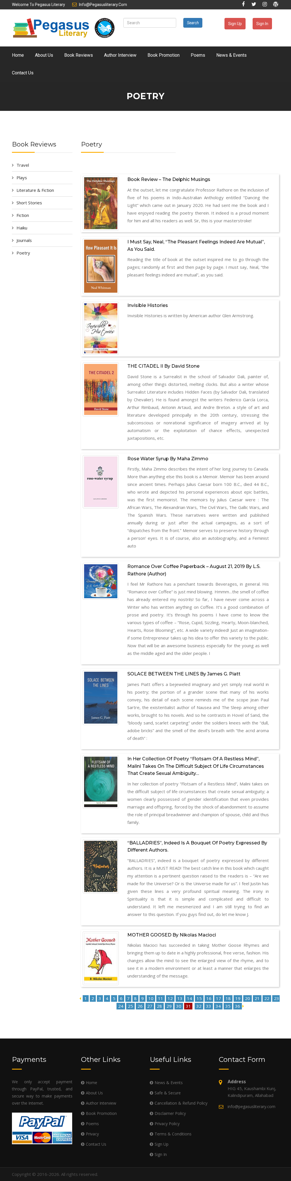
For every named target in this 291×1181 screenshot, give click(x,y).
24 (121, 1006)
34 (219, 1006)
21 (258, 998)
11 (161, 998)
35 (228, 1006)
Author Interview (120, 55)
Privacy (92, 1134)
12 (171, 998)
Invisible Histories (147, 305)
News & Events (231, 55)
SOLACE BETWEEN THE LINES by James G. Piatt (183, 674)
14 (190, 998)
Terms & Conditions (173, 1134)
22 (267, 998)
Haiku (21, 228)
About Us (44, 55)
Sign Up (235, 23)
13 (180, 998)
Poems (198, 55)
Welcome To (38, 4)
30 (179, 1006)
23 (276, 998)
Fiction (22, 215)
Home (18, 55)
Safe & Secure (168, 1093)
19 (238, 998)
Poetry (23, 253)
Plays (21, 177)
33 (209, 1006)
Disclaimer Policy (170, 1113)
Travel (22, 165)
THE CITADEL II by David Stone (163, 366)
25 (131, 1006)
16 (209, 998)
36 (238, 1006)
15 (200, 998)
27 (150, 1006)
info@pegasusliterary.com (103, 4)
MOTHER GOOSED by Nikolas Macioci (171, 935)
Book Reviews (78, 55)
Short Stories (29, 202)
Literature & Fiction (35, 190)
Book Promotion (163, 55)
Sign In (262, 23)
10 (151, 998)
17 (219, 998)
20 (248, 998)
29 (170, 1006)
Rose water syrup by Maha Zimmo (167, 458)
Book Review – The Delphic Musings (168, 179)
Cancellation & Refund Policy (181, 1103)
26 (141, 1006)
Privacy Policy (167, 1123)
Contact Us (23, 73)
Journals (24, 240)
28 (160, 1006)
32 (199, 1006)
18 (229, 998)
